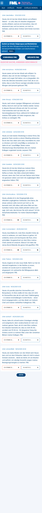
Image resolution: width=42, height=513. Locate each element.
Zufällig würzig (31, 8)
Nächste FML (33, 57)
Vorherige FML (10, 57)
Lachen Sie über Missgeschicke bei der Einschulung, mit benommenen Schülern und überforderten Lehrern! (20, 47)
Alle (3, 8)
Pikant (19, 8)
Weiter (21, 375)
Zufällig (10, 8)
